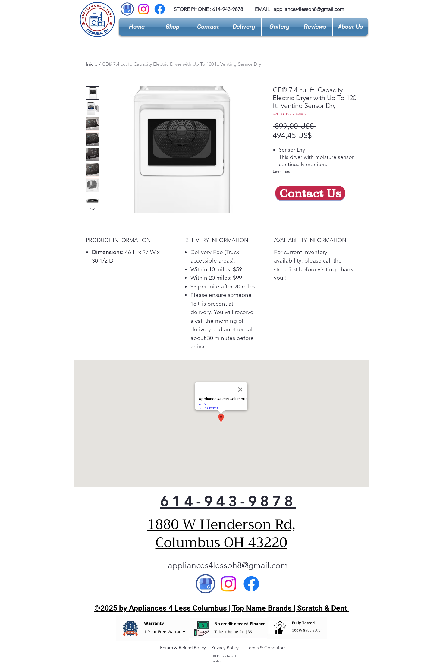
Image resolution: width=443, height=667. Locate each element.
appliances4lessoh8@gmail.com (309, 9)
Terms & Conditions (266, 647)
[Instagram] (143, 9)
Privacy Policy (225, 647)
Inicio (92, 64)
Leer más (281, 171)
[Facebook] (160, 9)
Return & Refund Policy (183, 647)
